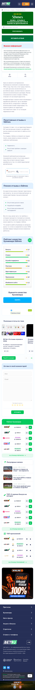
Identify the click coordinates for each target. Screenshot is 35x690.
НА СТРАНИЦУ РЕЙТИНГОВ (16, 455)
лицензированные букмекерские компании (17, 69)
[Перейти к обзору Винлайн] (6, 539)
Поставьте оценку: (17, 403)
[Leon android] (26, 544)
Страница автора (15, 313)
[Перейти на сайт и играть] (30, 427)
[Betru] (10, 642)
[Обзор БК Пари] (6, 433)
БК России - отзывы (9, 10)
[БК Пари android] (26, 550)
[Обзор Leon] (6, 449)
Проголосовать (17, 31)
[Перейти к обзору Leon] (6, 544)
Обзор (9, 76)
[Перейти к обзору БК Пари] (6, 550)
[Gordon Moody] (7, 660)
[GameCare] (17, 660)
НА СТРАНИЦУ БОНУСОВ (16, 529)
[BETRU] (5, 4)
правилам (21, 677)
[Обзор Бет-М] (6, 444)
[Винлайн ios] (30, 539)
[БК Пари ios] (30, 550)
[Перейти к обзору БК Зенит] (6, 556)
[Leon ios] (30, 544)
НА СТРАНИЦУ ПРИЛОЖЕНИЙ (16, 562)
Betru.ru (5, 674)
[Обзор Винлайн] (6, 427)
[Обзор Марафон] (6, 438)
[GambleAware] (25, 660)
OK (30, 675)
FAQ (25, 76)
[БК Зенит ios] (30, 556)
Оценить (17, 300)
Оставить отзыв (17, 38)
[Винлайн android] (26, 539)
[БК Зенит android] (26, 556)
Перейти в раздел (8, 358)
